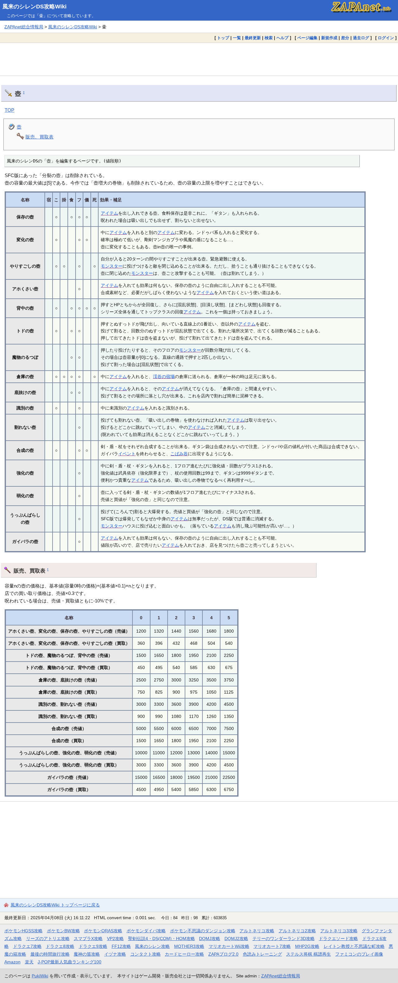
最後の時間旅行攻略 (50, 954)
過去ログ (361, 37)
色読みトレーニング (262, 954)
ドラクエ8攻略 (60, 946)
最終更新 (253, 37)
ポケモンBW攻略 (63, 930)
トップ (223, 37)
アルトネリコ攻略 (256, 930)
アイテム (109, 213)
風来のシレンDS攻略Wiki (34, 6)
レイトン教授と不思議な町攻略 (354, 946)
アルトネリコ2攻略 (297, 930)
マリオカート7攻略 (272, 946)
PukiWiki (40, 975)
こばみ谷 (179, 453)
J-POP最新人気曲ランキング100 (69, 961)
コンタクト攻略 (145, 954)
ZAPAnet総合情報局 (23, 26)
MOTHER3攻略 (189, 946)
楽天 (29, 961)
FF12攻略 (121, 946)
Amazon (12, 961)
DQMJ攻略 (209, 938)
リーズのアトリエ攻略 (48, 938)
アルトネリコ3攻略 (339, 930)
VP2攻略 (115, 938)
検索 (269, 37)
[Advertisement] (199, 59)
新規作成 (329, 37)
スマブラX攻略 (88, 938)
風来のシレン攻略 (152, 946)
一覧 (237, 37)
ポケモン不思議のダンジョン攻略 (202, 930)
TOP (9, 110)
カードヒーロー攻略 (184, 954)
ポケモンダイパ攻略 (146, 930)
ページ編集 (307, 37)
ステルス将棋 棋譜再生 (308, 954)
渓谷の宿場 (164, 376)
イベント (127, 453)
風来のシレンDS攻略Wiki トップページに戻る (55, 904)
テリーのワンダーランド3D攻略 (283, 938)
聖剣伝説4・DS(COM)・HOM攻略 (161, 938)
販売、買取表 (39, 136)
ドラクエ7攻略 (27, 946)
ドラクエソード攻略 (338, 938)
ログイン (386, 37)
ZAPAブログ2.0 (223, 954)
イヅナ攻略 (115, 954)
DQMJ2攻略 (236, 938)
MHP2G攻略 (307, 946)
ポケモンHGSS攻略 (23, 930)
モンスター (112, 266)
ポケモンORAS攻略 (103, 930)
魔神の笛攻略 (87, 954)
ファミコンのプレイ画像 (359, 954)
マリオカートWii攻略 (229, 946)
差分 (345, 37)
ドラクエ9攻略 (93, 946)
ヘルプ (282, 37)
